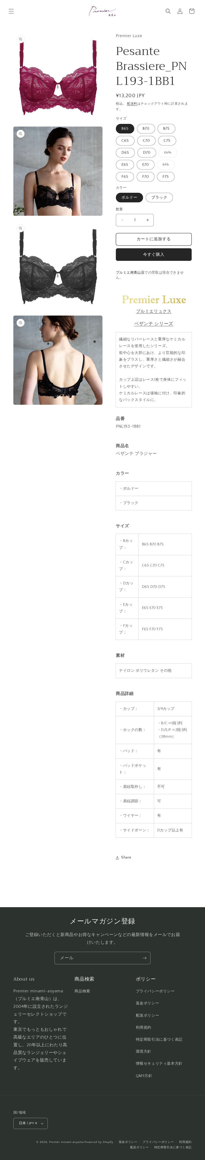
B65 (125, 129)
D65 (125, 153)
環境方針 (143, 1051)
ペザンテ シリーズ (153, 324)
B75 (166, 129)
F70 (145, 177)
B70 (146, 129)
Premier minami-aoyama (66, 1142)
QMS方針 (144, 1076)
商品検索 (82, 991)
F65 (124, 177)
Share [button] (126, 857)
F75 (166, 177)
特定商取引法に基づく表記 (159, 1039)
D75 (169, 154)
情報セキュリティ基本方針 (159, 1063)
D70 (147, 153)
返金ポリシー (147, 1003)
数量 (119, 209)
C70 (146, 141)
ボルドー (129, 197)
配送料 (132, 103)
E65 (124, 165)
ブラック (159, 197)
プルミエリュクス (154, 311)
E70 (145, 165)
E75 (168, 166)
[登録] (144, 958)
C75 (167, 141)
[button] (11, 11)
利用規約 (143, 1027)
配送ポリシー (147, 1015)
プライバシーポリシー (155, 991)
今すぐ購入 (153, 254)
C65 (125, 141)
